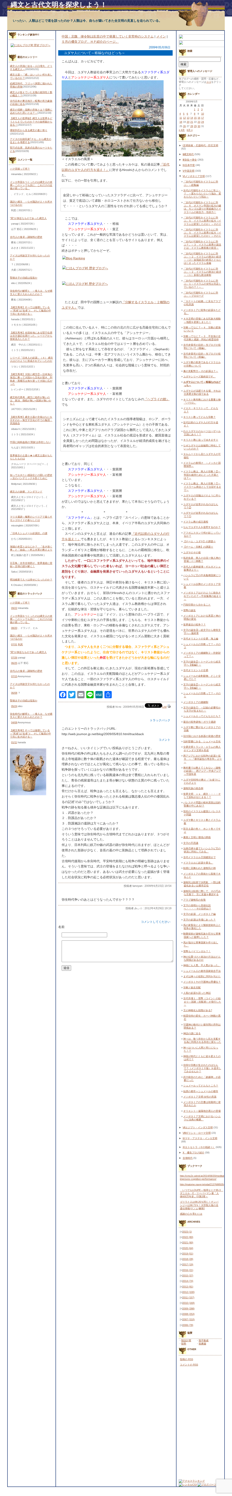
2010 (189, 1303)
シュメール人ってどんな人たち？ (202, 716)
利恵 (20, 644)
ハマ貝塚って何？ (20, 168)
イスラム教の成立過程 (195, 521)
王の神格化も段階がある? (197, 1010)
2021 (188, 1242)
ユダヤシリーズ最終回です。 (199, 376)
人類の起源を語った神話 (197, 993)
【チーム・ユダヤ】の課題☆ (199, 541)
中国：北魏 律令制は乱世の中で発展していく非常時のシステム (108, 36)
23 (199, 122)
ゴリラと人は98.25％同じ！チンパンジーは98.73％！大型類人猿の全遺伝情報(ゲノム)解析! (199, 1205)
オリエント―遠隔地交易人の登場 (202, 1111)
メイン (161, 36)
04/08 (14, 722)
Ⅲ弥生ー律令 (190, 159)
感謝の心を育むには (191, 1213)
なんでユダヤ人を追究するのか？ (202, 527)
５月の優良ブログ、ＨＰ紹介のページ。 (90, 41)
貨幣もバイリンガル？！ (197, 951)
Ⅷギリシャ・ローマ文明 (197, 1132)
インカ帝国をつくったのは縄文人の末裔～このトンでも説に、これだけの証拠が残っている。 (31, 185)
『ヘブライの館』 (156, 399)
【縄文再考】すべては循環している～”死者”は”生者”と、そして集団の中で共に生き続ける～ (30, 310)
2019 (188, 1253)
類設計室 (186, 1340)
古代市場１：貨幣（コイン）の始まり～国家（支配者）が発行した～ (202, 1001)
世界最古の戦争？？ (194, 624)
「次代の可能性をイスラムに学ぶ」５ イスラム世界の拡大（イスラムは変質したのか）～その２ (202, 220)
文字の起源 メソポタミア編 (199, 914)
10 (202, 113)
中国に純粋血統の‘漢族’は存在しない (30, 442)
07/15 (14, 676)
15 (195, 117)
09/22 (14, 608)
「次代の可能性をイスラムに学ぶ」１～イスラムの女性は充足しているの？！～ (202, 284)
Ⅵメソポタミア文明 (194, 176)
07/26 (14, 657)
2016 (188, 1270)
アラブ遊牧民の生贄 (194, 899)
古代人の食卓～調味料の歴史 (26, 237)
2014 (188, 1281)
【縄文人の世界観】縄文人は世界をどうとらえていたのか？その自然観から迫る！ (31, 121)
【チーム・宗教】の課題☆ (198, 546)
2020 (188, 1248)
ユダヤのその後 (192, 552)
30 (199, 126)
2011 (188, 1297)
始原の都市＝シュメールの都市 (200, 1091)
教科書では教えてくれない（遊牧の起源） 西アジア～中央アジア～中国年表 (202, 771)
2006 (188, 1325)
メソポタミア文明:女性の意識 (199, 1096)
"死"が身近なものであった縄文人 (28, 218)
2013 (188, 1286)
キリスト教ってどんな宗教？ (199, 417)
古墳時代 (188, 1158)
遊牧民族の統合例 (193, 788)
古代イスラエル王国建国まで (199, 857)
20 (188, 122)
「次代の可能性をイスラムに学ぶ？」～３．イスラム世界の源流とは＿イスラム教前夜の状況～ (202, 244)
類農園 (202, 1343)
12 (184, 117)
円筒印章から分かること (197, 604)
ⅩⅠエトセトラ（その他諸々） (199, 1147)
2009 (189, 1308)
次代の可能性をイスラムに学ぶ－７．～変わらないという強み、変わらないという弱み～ (202, 193)
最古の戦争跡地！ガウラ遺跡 (199, 721)
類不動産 (204, 1340)
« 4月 (182, 130)
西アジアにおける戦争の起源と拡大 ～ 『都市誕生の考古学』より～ (202, 759)
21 (191, 122)
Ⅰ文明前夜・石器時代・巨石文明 (200, 145)
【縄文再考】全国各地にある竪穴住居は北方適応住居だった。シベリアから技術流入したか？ (31, 336)
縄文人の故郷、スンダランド (26, 491)
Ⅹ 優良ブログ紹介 (193, 1152)
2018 (188, 1259)
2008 (189, 1314)
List (164, 706)
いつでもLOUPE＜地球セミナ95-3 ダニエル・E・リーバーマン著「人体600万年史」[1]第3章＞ (201, 1193)
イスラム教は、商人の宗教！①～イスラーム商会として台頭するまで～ (202, 486)
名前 (61, 927)
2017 (188, 1264)
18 (180, 122)
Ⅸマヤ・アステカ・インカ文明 (200, 1138)
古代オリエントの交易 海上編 (200, 638)
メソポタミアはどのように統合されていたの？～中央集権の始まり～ (202, 596)
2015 (188, 1275)
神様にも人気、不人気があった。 (202, 965)
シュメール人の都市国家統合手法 (202, 971)
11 (180, 117)
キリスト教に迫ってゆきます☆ (200, 439)
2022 (188, 1237)
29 (195, 126)
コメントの (189, 1364)
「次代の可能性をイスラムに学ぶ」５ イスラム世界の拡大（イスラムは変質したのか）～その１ (202, 232)
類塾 (183, 1343)
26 (184, 126)
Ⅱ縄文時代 (188, 154)
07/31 (14, 644)
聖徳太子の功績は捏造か (23, 277)
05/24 (14, 706)
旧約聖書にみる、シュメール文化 (202, 741)
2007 (189, 1319)
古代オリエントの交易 (195, 670)
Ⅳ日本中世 (189, 165)
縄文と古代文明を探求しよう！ (59, 4)
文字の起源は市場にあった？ (199, 919)
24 (202, 122)
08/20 (14, 628)
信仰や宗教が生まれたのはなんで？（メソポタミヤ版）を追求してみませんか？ (202, 1068)
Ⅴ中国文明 (188, 170)
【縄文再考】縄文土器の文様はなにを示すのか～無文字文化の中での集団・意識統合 (31, 420)
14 (191, 117)
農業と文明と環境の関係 (197, 837)
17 (202, 117)
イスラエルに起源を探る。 (198, 862)
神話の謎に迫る (192, 1033)
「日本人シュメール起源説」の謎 (28, 533)
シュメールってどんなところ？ (200, 1085)
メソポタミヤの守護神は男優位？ (202, 981)
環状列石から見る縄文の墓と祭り (28, 130)
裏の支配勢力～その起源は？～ (200, 371)
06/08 (14, 692)
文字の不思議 (190, 843)
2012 (189, 1292)
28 (191, 126)
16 (199, 117)
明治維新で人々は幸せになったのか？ (31, 579)
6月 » (190, 130)
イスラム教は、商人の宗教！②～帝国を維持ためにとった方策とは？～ (202, 474)
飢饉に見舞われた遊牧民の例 (199, 868)
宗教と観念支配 (192, 987)
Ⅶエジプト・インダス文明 (198, 1127)
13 (188, 117)
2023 (187, 1231)
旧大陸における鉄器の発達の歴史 (202, 736)
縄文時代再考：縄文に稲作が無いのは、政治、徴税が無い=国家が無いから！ (30, 400)
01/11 (14, 742)
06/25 (14, 663)
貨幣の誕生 (189, 610)
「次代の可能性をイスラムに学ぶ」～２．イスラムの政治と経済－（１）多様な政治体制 (202, 272)
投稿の (186, 1359)
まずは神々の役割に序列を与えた (202, 976)
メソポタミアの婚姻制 (195, 702)
